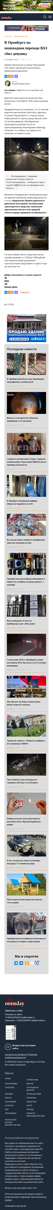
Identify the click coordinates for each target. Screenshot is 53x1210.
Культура (9, 1105)
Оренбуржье (10, 1113)
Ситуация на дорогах (32, 1088)
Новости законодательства (35, 1114)
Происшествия (33, 1094)
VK (5, 278)
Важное (30, 1083)
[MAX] (16, 76)
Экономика (10, 1101)
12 (25, 469)
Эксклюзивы (11, 1083)
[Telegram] (12, 76)
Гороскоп (9, 1087)
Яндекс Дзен (10, 287)
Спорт (29, 1105)
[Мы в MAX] (37, 963)
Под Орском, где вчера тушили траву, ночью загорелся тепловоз (23, 703)
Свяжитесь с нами (14, 1010)
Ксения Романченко (21, 83)
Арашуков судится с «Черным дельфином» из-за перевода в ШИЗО (26, 742)
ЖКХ (7, 1109)
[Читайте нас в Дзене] (32, 963)
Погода (30, 1109)
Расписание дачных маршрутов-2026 (12, 1122)
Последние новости (22, 349)
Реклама (9, 1094)
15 (25, 508)
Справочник (32, 1080)
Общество (31, 1101)
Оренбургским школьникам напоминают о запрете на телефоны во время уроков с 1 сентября (26, 581)
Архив (7, 1078)
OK (5, 284)
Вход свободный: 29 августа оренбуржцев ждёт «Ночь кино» (21, 622)
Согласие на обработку (16, 1054)
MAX (6, 281)
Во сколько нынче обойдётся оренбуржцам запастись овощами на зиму (26, 541)
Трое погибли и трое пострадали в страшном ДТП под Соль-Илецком (22, 781)
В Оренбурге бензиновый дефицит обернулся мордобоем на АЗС (22, 502)
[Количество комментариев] (25, 386)
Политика (31, 1098)
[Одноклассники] (9, 76)
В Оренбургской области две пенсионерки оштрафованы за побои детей (25, 380)
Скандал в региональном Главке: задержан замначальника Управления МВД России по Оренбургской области (26, 461)
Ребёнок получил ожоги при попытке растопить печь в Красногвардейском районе (24, 821)
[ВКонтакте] (5, 76)
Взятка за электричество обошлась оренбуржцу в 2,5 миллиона (22, 419)
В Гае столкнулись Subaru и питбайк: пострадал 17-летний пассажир (23, 862)
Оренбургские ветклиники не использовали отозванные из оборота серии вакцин (26, 940)
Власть (8, 1098)
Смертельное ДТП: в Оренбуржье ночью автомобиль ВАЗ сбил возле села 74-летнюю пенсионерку (26, 662)
